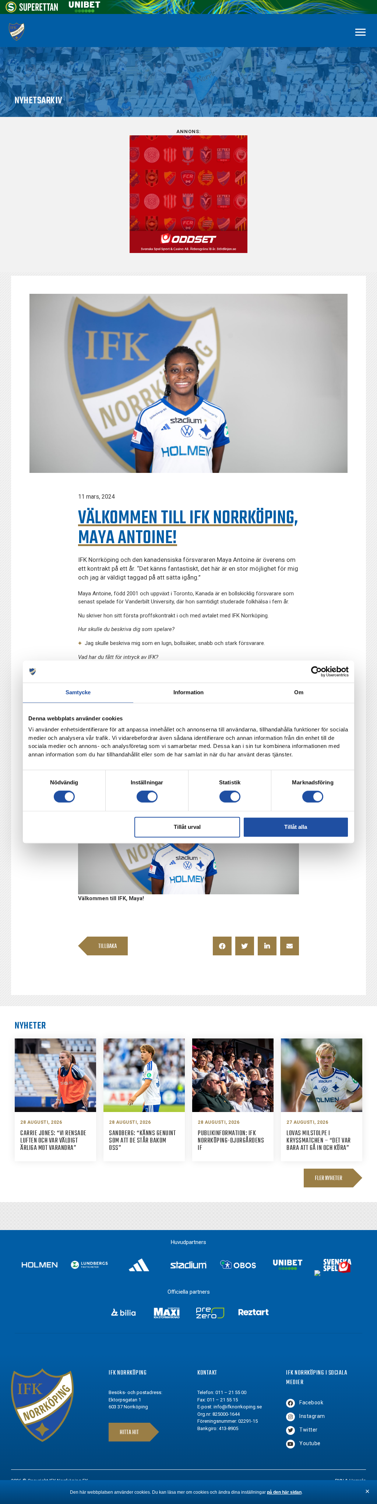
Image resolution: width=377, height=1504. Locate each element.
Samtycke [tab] (78, 692)
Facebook (311, 1402)
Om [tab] (298, 692)
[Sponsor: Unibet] (84, 10)
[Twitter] (290, 1430)
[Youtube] (290, 1444)
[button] (222, 946)
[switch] (147, 797)
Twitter (308, 1430)
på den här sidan (284, 1492)
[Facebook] (290, 1403)
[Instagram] (290, 1416)
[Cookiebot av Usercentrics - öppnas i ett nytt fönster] (316, 671)
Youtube (310, 1443)
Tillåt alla (295, 827)
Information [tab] (188, 692)
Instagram (312, 1416)
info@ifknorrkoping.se (238, 1406)
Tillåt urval (187, 827)
